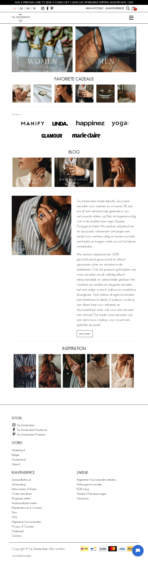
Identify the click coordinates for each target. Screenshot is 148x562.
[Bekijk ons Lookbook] (74, 370)
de (21, 8)
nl (15, 8)
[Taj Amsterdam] (43, 8)
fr (34, 8)
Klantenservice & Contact (27, 507)
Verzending (18, 484)
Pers (14, 512)
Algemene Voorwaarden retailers (96, 479)
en (28, 8)
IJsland (16, 464)
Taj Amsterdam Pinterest (30, 434)
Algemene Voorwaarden (26, 521)
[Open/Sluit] (131, 18)
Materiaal (18, 531)
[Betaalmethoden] (84, 548)
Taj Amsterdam (25, 425)
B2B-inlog (83, 489)
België (15, 454)
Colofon (17, 535)
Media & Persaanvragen (92, 493)
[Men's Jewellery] (105, 49)
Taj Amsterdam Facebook (31, 429)
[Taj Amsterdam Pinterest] (52, 8)
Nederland (18, 450)
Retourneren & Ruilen (24, 489)
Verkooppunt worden (89, 484)
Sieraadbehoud (21, 479)
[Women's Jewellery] (42, 49)
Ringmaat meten (21, 498)
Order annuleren (22, 493)
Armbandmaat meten (24, 503)
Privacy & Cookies (23, 526)
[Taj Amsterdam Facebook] (47, 8)
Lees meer (84, 333)
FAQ (15, 517)
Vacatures (83, 498)
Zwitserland (19, 459)
